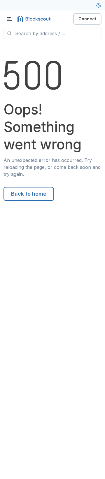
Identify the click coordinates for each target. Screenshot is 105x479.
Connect (87, 18)
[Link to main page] (35, 18)
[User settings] (99, 5)
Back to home (28, 194)
